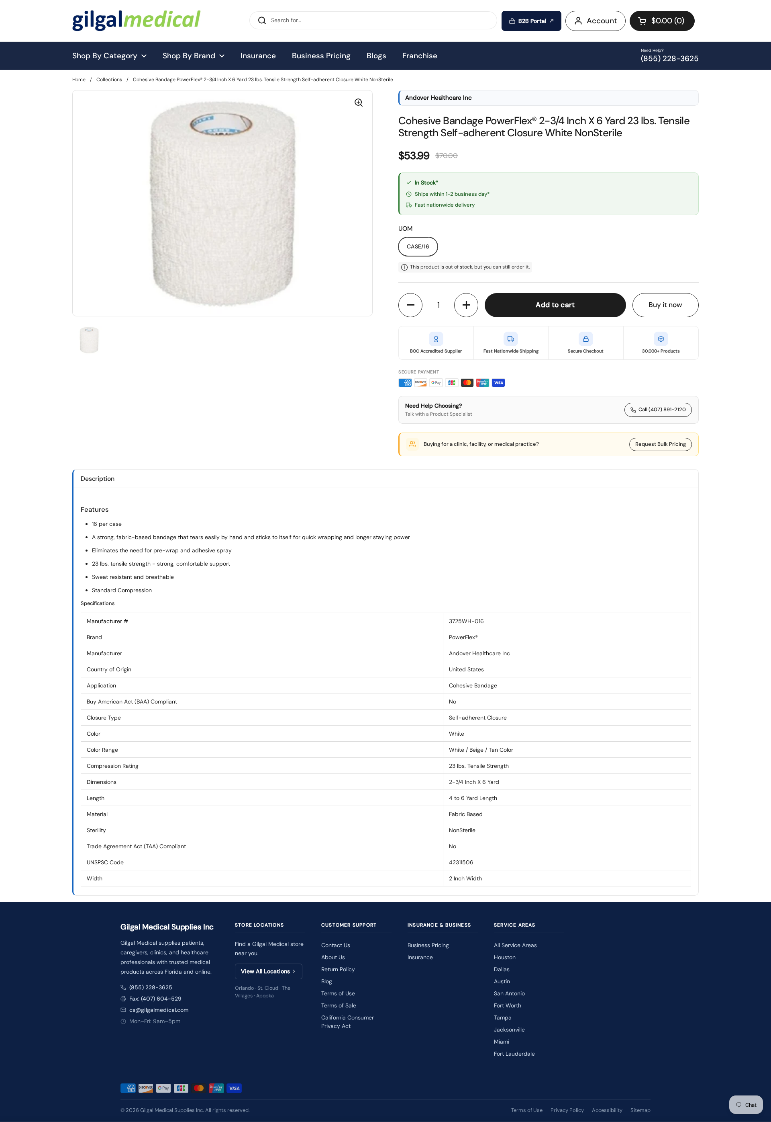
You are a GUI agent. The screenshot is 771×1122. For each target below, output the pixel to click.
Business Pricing (428, 945)
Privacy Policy (567, 1110)
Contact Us (335, 945)
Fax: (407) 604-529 (155, 998)
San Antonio (509, 993)
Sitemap (640, 1110)
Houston (505, 957)
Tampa (503, 1017)
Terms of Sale (338, 1005)
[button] (662, 21)
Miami (501, 1041)
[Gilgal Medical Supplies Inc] (136, 20)
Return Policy (338, 969)
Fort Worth (507, 1005)
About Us (333, 957)
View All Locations (265, 971)
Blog (326, 981)
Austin (502, 981)
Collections (109, 79)
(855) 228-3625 (150, 987)
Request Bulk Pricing (660, 444)
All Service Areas (515, 945)
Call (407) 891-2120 (662, 409)
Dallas (502, 969)
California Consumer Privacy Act (347, 1022)
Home (79, 79)
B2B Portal (532, 21)
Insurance (420, 957)
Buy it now (665, 304)
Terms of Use (338, 993)
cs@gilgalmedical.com (159, 1009)
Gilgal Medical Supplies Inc (171, 1110)
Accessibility (607, 1110)
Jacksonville (509, 1029)
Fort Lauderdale (514, 1053)
